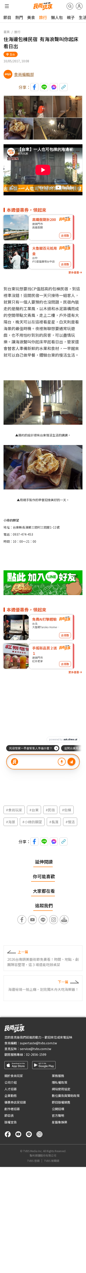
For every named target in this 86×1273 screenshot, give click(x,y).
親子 (71, 17)
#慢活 (70, 821)
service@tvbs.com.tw (35, 1049)
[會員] (79, 6)
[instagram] (39, 1134)
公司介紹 (10, 1082)
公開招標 (58, 1109)
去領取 (65, 235)
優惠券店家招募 (15, 1102)
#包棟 (66, 810)
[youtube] (18, 1134)
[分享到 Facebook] (34, 87)
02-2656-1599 (36, 1054)
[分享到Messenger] (54, 87)
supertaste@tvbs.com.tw (38, 1043)
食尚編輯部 (24, 74)
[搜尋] (70, 6)
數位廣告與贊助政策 (66, 1095)
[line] (29, 1134)
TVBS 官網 (33, 1161)
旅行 (43, 17)
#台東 (34, 810)
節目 (7, 17)
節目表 (9, 1115)
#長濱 (53, 821)
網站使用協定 (61, 1089)
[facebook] (7, 1134)
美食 (31, 17)
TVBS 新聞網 (51, 1161)
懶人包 (57, 17)
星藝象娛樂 (59, 1122)
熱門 (19, 17)
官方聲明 (58, 1115)
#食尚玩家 (14, 810)
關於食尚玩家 (13, 1075)
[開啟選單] (7, 6)
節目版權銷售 (61, 1102)
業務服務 (58, 1075)
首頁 (7, 32)
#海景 (10, 821)
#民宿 (50, 810)
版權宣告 (10, 1122)
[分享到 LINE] (44, 87)
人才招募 (10, 1089)
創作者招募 (12, 1109)
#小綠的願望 (32, 821)
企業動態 (10, 1095)
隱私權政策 (59, 1082)
